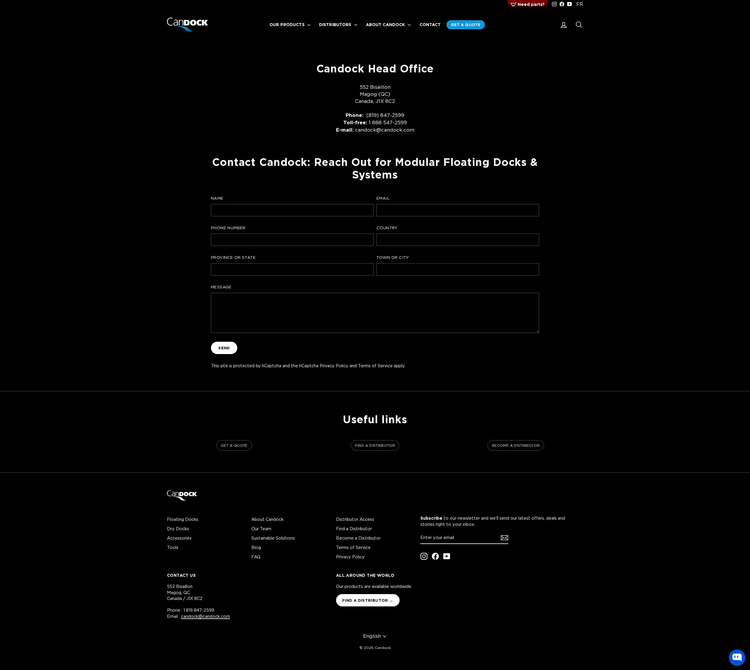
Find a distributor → (367, 600)
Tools (172, 547)
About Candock (386, 24)
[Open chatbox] (737, 657)
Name (217, 198)
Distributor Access (355, 519)
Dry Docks (178, 528)
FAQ (255, 557)
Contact (430, 24)
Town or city (392, 257)
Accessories (179, 538)
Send (224, 348)
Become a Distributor (358, 538)
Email (383, 198)
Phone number (228, 228)
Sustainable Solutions (273, 538)
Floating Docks (182, 519)
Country (387, 228)
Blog (256, 547)
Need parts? (531, 4)
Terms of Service (375, 365)
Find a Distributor (354, 528)
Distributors (336, 24)
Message (221, 287)
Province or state (233, 257)
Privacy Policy (334, 365)
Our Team (261, 528)
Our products (288, 24)
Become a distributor (516, 445)
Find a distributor (375, 445)
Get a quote (465, 25)
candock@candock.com (384, 129)
